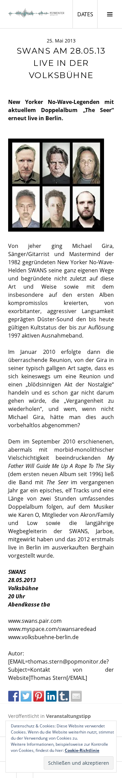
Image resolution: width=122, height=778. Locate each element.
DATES (87, 14)
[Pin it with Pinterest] (38, 696)
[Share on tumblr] (63, 696)
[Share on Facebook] (13, 696)
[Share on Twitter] (26, 696)
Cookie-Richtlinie (82, 750)
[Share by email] (76, 696)
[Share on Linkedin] (51, 696)
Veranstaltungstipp (68, 716)
